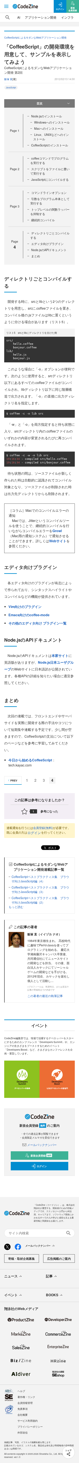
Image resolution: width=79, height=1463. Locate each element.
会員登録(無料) (43, 828)
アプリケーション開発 (40, 17)
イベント (11, 1294)
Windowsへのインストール (52, 122)
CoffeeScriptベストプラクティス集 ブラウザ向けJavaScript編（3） (40, 889)
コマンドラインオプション (49, 193)
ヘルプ (21, 1391)
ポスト (52, 848)
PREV (13, 780)
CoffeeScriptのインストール (49, 145)
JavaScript (11, 87)
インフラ (67, 17)
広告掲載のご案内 (59, 1258)
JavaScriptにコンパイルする (50, 179)
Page (14, 130)
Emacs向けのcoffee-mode (29, 614)
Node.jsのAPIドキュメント (49, 250)
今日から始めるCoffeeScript (30, 760)
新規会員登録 (41, 1155)
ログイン (34, 832)
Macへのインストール (48, 128)
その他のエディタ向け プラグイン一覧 (37, 623)
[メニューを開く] (6, 6)
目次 (40, 103)
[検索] (7, 17)
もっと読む (16, 907)
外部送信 (22, 1432)
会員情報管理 (25, 1403)
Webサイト (57, 540)
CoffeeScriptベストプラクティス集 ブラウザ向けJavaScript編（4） (40, 879)
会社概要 (22, 1414)
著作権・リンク (26, 1397)
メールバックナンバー (42, 1145)
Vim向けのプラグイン (25, 606)
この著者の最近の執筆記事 (45, 996)
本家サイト (60, 655)
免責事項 (22, 1408)
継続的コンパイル (43, 220)
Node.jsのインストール (46, 116)
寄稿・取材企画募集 (21, 1258)
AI (18, 17)
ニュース (11, 1276)
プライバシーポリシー (30, 1426)
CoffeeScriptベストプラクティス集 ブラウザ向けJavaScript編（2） (40, 900)
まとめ (35, 256)
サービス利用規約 (27, 1420)
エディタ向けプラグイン (47, 244)
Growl (57, 530)
